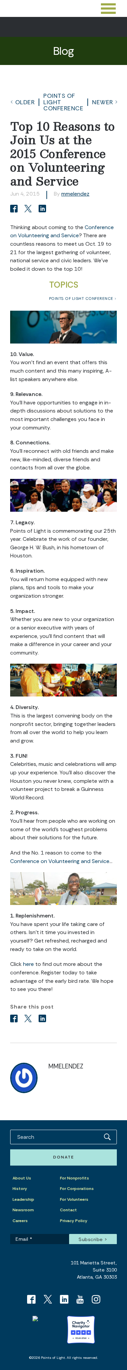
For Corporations (77, 1188)
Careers (20, 1220)
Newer (102, 102)
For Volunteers (74, 1199)
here (28, 964)
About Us (22, 1178)
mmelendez (75, 193)
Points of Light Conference (63, 102)
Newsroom (23, 1210)
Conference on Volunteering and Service (59, 861)
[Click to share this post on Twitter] (29, 209)
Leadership (23, 1199)
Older (25, 102)
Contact (68, 1210)
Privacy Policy (73, 1220)
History (20, 1188)
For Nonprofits (74, 1178)
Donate (63, 1157)
